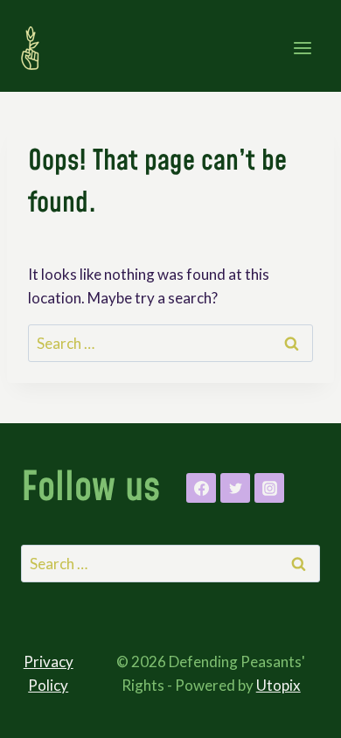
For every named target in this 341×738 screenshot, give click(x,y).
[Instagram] (269, 488)
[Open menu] (302, 47)
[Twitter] (235, 488)
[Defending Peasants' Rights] (37, 48)
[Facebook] (201, 488)
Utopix (278, 685)
